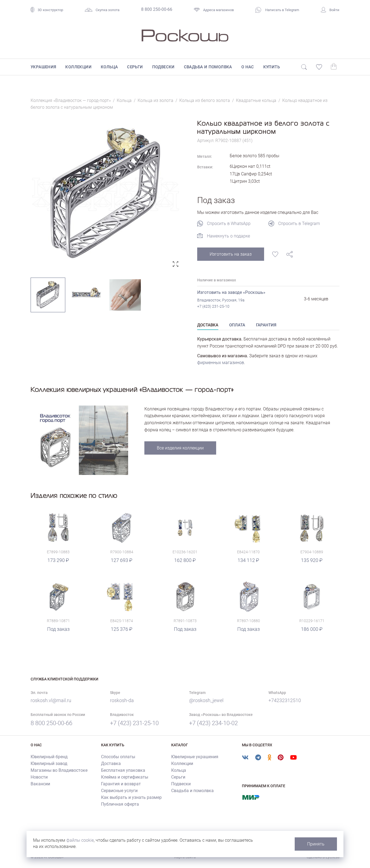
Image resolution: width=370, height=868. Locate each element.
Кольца (109, 67)
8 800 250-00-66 (156, 9)
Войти (334, 10)
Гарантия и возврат (121, 783)
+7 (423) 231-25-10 (213, 306)
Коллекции (78, 67)
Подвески (163, 67)
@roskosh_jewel (206, 700)
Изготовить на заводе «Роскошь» (231, 292)
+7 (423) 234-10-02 (213, 723)
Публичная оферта (120, 804)
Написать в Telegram (281, 10)
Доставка (111, 763)
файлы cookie (80, 840)
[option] (106, 194)
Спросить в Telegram (299, 223)
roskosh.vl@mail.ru (51, 700)
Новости (39, 777)
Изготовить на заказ (231, 254)
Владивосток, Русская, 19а (221, 300)
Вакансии (40, 783)
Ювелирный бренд (49, 756)
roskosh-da (122, 700)
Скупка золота (107, 10)
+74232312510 (284, 700)
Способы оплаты (118, 756)
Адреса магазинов (218, 10)
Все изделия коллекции (180, 448)
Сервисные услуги (119, 790)
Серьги (135, 67)
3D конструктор (50, 10)
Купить (271, 67)
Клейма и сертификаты (124, 777)
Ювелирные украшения (194, 756)
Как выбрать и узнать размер (131, 797)
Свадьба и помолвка (208, 67)
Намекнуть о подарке (228, 236)
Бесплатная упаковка (123, 770)
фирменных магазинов (220, 362)
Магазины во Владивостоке (59, 770)
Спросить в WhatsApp (229, 223)
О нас (247, 67)
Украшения (43, 67)
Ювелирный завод (49, 763)
